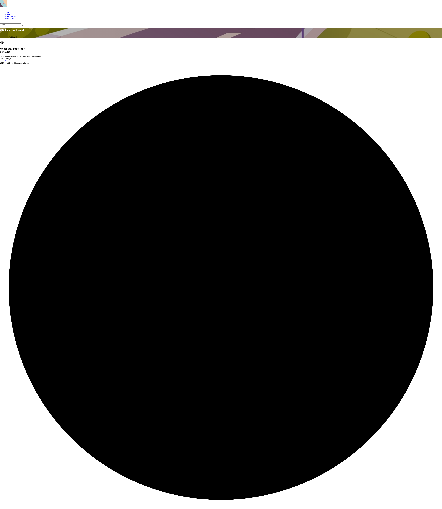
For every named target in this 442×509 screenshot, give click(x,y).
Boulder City (9, 18)
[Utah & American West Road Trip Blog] (3, 6)
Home (7, 12)
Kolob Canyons (10, 16)
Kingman (8, 14)
